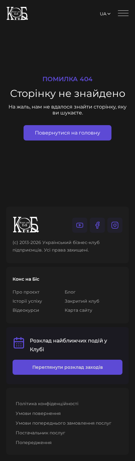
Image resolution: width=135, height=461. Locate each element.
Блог (70, 292)
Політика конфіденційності (47, 403)
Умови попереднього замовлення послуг (63, 423)
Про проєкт (26, 292)
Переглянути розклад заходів (67, 367)
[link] (79, 225)
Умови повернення (38, 413)
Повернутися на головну (67, 133)
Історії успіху (27, 301)
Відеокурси (26, 310)
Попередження (33, 442)
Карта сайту (78, 310)
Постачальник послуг (40, 433)
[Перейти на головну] (17, 14)
